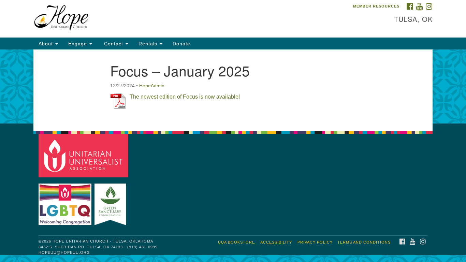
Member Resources (376, 6)
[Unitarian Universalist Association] (84, 155)
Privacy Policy (315, 242)
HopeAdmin (151, 85)
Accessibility (276, 242)
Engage (78, 43)
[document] (233, 86)
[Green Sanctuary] (111, 201)
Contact (113, 43)
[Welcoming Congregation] (66, 201)
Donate (181, 43)
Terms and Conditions (364, 242)
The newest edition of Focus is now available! (185, 97)
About (47, 43)
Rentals (149, 43)
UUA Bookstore (236, 242)
